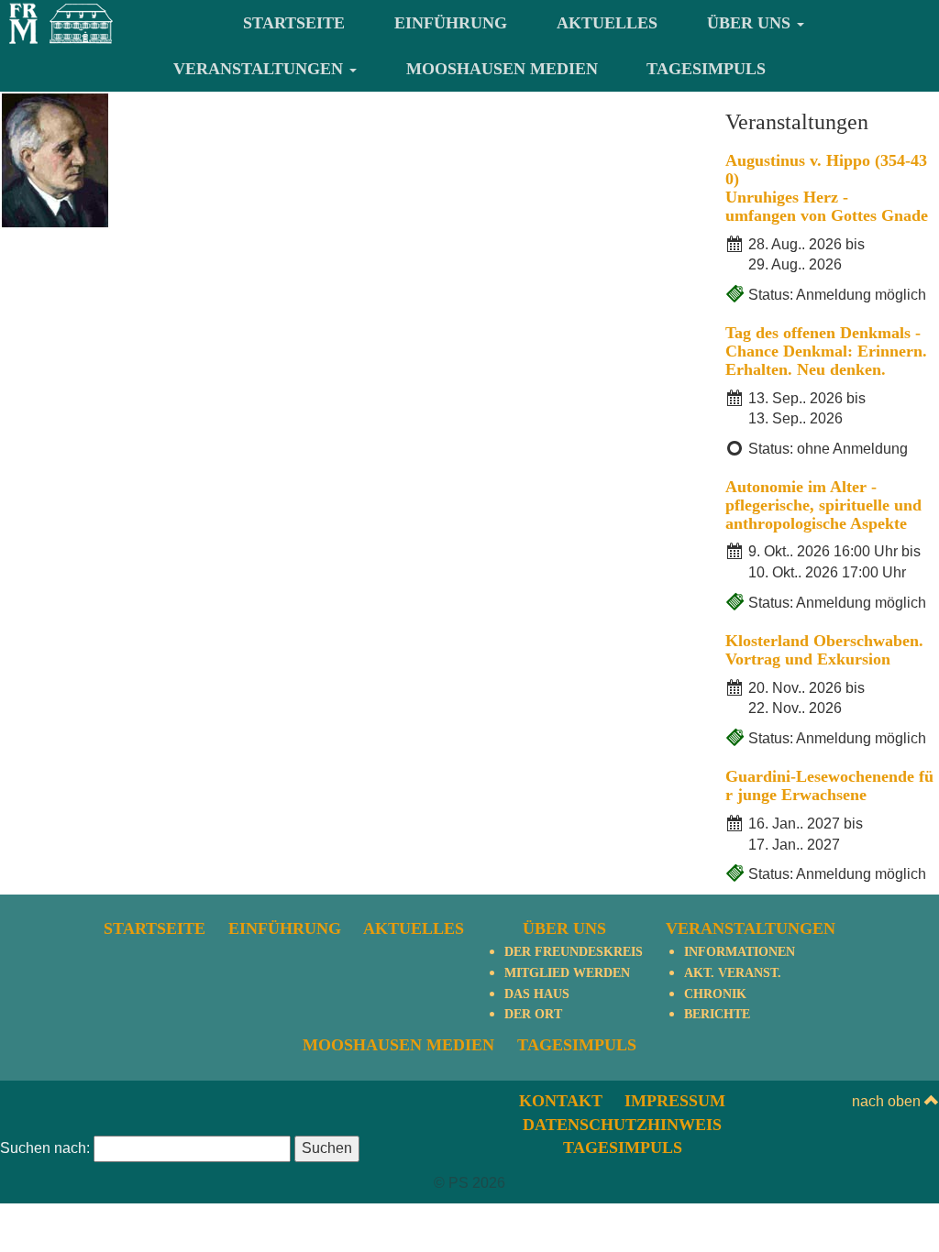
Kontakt (560, 1101)
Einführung (450, 23)
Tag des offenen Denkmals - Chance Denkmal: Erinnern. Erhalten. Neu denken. (826, 351)
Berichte (717, 1014)
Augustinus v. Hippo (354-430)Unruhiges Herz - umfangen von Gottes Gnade (826, 187)
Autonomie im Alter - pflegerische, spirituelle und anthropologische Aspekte (823, 505)
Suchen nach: (45, 1148)
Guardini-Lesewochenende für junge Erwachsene (829, 785)
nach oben (888, 1101)
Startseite (294, 23)
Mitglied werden (567, 973)
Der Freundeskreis (573, 952)
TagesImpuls (706, 69)
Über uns (751, 23)
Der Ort (533, 1014)
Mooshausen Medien (502, 69)
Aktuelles (607, 23)
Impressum (674, 1101)
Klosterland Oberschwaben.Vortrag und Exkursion (824, 649)
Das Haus (536, 994)
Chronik (715, 994)
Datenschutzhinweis (622, 1124)
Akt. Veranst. (732, 973)
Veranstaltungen (260, 69)
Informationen (739, 952)
